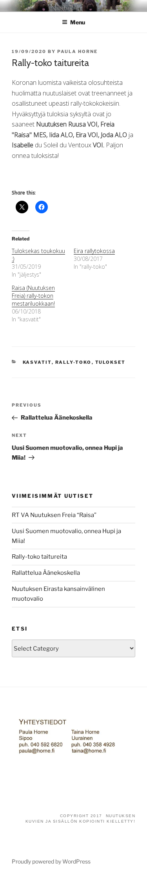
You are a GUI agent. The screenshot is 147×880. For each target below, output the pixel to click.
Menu (77, 22)
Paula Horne (77, 51)
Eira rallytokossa (94, 251)
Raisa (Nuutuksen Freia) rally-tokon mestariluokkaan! (33, 295)
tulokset (110, 362)
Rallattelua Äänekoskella (46, 572)
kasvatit (37, 362)
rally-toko (73, 362)
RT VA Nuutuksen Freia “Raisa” (54, 515)
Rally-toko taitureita (39, 556)
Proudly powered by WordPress (51, 861)
